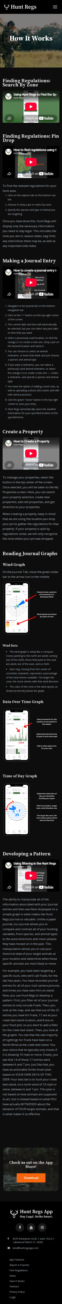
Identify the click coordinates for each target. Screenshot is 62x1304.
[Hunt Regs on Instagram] (42, 1227)
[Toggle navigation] (55, 6)
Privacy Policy (17, 1291)
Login (12, 1297)
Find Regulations (18, 1270)
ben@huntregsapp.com (26, 1248)
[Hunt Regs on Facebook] (20, 1227)
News (12, 1275)
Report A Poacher (19, 1265)
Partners (14, 1286)
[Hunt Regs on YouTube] (31, 1227)
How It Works (17, 1281)
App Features (16, 1259)
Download (31, 1178)
